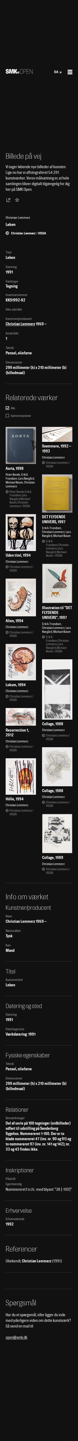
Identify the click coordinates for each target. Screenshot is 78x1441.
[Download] (9, 199)
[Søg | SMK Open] (19, 72)
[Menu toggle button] (70, 72)
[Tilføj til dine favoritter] (18, 199)
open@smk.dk (16, 1337)
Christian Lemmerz (20, 324)
